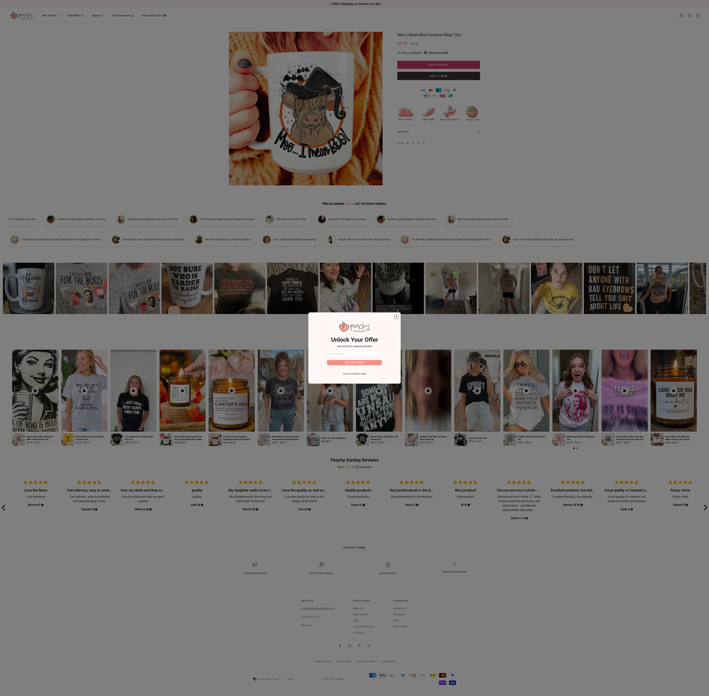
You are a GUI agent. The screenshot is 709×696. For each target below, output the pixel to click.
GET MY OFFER (354, 362)
